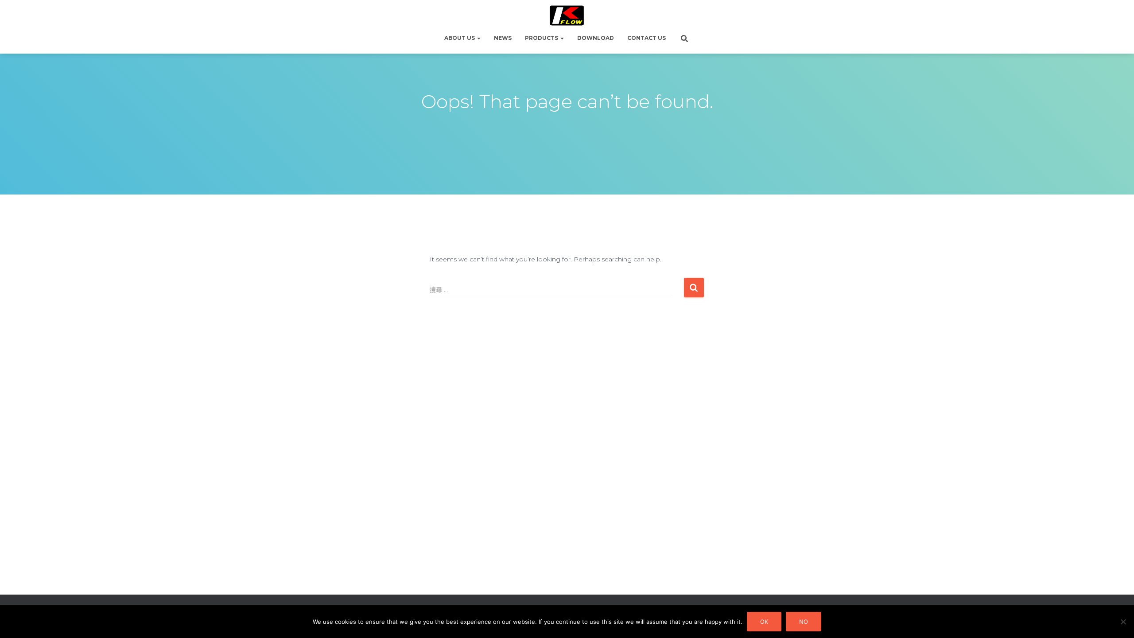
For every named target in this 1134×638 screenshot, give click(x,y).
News (503, 38)
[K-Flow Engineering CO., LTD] (567, 15)
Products (542, 38)
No (803, 621)
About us (460, 38)
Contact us (646, 38)
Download (595, 38)
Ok (764, 621)
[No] (1122, 621)
